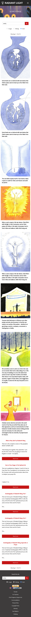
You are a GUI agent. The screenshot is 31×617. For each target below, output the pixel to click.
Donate (15, 591)
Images (10, 28)
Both (23, 28)
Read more (15, 458)
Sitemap (16, 608)
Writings (17, 28)
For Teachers (16, 594)
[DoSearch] (27, 23)
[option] (10, 28)
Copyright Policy (15, 605)
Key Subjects (15, 611)
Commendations (16, 600)
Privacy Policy (15, 603)
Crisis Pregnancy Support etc (15, 597)
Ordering (16, 614)
